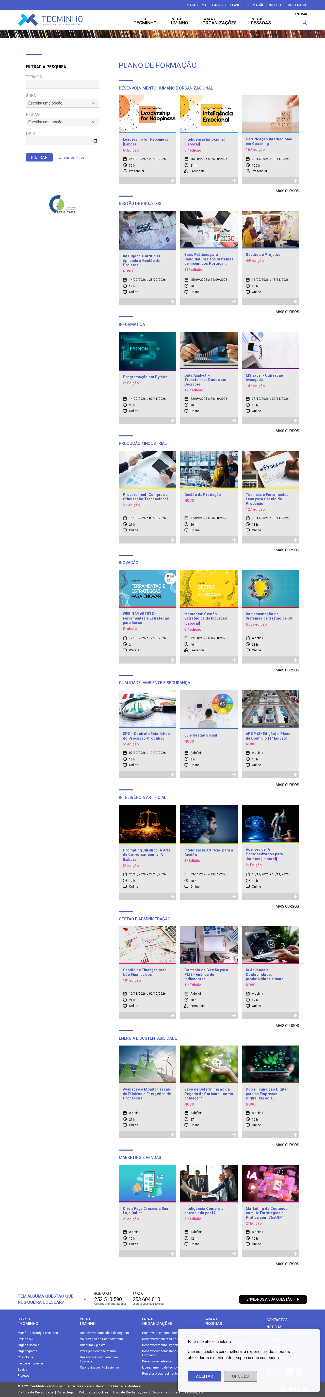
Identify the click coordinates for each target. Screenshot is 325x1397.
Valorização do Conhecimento (101, 1339)
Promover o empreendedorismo (164, 1333)
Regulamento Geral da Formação (177, 1392)
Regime (33, 114)
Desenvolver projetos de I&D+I (163, 1339)
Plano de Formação (247, 5)
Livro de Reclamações (130, 1392)
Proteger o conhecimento (98, 1351)
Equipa (22, 1369)
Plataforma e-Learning (206, 5)
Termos (34, 77)
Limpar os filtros (72, 157)
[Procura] (304, 22)
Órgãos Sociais (28, 1345)
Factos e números (30, 1363)
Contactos (297, 5)
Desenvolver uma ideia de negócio (104, 1333)
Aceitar (204, 1376)
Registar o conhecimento (160, 1373)
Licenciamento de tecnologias (163, 1367)
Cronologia (25, 1357)
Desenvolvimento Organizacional (165, 1345)
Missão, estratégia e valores (38, 1333)
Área (31, 95)
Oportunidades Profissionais (100, 1367)
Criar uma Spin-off (92, 1345)
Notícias (276, 5)
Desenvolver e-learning (158, 1361)
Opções (240, 1376)
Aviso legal (66, 1392)
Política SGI (26, 1339)
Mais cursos (287, 191)
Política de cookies (93, 1392)
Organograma (27, 1351)
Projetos (23, 1375)
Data (31, 133)
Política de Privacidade (35, 1392)
